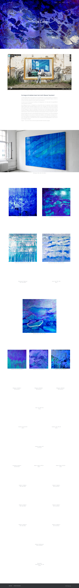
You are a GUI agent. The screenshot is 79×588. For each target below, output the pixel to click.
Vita (59, 2)
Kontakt (63, 2)
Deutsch (68, 2)
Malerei (55, 2)
